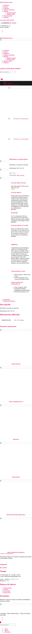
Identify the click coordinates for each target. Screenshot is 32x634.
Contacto (5, 589)
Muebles (5, 11)
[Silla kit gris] (16, 420)
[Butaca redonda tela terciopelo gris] (16, 533)
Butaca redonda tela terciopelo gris (16, 552)
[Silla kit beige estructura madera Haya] (16, 495)
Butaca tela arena (16, 363)
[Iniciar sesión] (0, 77)
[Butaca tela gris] (16, 458)
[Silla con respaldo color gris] (16, 382)
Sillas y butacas (7, 83)
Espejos (5, 6)
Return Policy (7, 592)
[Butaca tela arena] (16, 345)
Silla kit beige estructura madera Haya (16, 514)
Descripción (6, 299)
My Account (6, 591)
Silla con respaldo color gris (16, 401)
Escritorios (6, 5)
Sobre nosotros (7, 588)
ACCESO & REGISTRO (7, 20)
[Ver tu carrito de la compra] (0, 79)
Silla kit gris (16, 439)
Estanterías (6, 8)
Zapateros (6, 17)
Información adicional (9, 301)
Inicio (4, 81)
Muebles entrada (11, 12)
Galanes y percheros (8, 9)
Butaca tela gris (16, 477)
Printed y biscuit (7, 15)
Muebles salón (11, 14)
